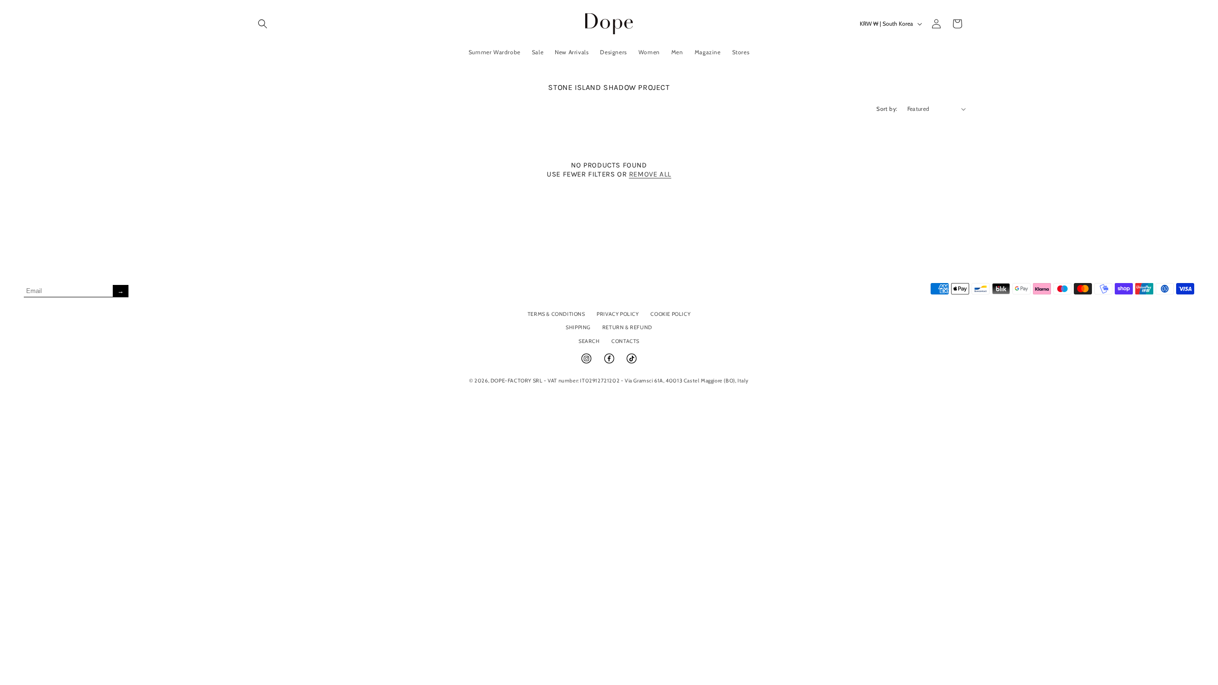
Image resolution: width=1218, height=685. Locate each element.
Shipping (578, 327)
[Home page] (609, 24)
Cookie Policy (670, 314)
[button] (262, 23)
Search (589, 341)
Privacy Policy (617, 314)
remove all (650, 174)
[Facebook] (610, 362)
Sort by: (886, 108)
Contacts (625, 341)
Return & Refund (627, 327)
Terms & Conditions (556, 314)
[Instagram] (587, 362)
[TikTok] (631, 362)
